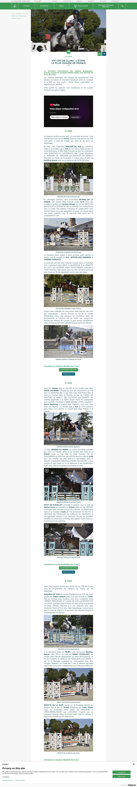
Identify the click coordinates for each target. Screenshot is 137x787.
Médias (61, 6)
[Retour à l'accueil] (14, 6)
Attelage (103, 1)
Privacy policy (20, 780)
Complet (79, 1)
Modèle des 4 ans (68, 374)
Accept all (121, 772)
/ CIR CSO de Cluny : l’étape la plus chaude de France (19, 16)
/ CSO (23, 13)
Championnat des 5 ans (68, 567)
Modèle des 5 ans (68, 572)
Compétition (44, 6)
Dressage (91, 1)
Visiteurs (26, 6)
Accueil (13, 13)
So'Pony (55, 1)
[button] (26, 6)
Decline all (121, 776)
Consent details (7, 780)
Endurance (115, 1)
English (5, 764)
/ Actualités (18, 13)
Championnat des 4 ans (68, 369)
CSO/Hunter (67, 1)
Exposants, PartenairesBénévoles (105, 6)
